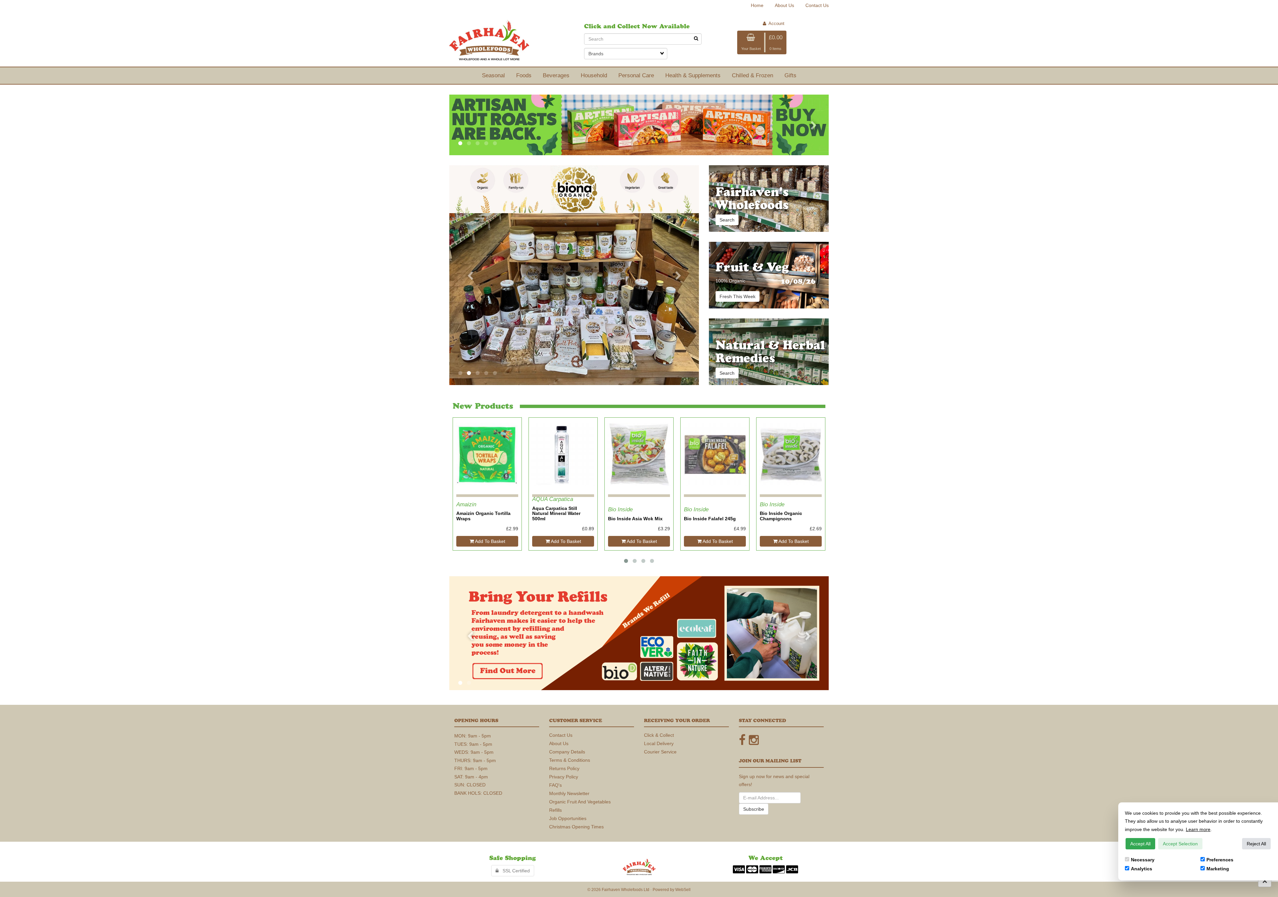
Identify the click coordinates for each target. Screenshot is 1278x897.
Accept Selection (1180, 843)
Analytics (1141, 868)
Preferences (1219, 859)
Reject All (1256, 843)
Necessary (1143, 859)
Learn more (1198, 829)
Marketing (1217, 868)
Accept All (1140, 843)
